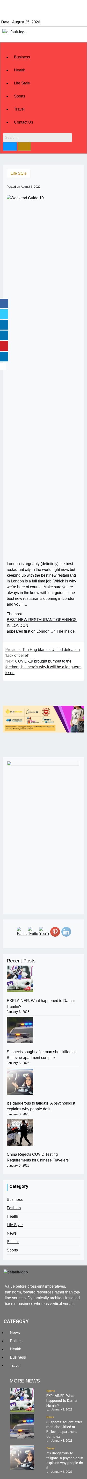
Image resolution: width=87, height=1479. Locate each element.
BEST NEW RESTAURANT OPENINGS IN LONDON (42, 623)
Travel (19, 109)
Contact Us (23, 122)
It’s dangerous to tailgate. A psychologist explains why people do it (41, 1106)
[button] (43, 48)
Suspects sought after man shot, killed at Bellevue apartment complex (41, 1055)
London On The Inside (55, 631)
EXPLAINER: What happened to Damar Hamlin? (41, 1004)
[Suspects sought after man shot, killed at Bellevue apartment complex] (20, 1030)
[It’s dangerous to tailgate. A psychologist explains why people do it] (20, 1081)
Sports (19, 96)
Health (19, 70)
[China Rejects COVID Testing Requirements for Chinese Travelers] (20, 1132)
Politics (13, 1242)
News (12, 1233)
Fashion (14, 1208)
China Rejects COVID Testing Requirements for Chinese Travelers (38, 1157)
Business (22, 57)
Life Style (22, 83)
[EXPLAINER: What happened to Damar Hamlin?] (20, 979)
